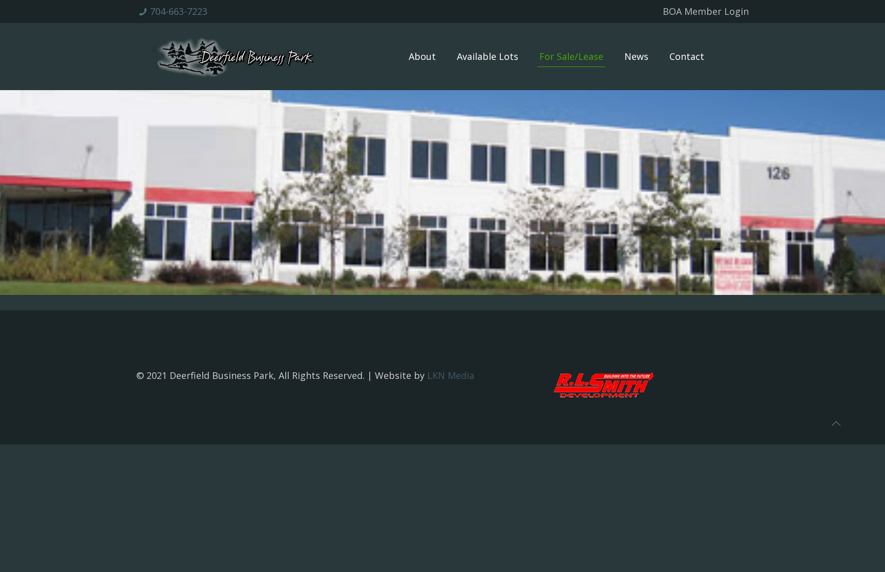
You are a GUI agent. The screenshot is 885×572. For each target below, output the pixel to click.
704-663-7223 (178, 11)
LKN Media (450, 375)
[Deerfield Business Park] (232, 56)
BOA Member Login (706, 11)
